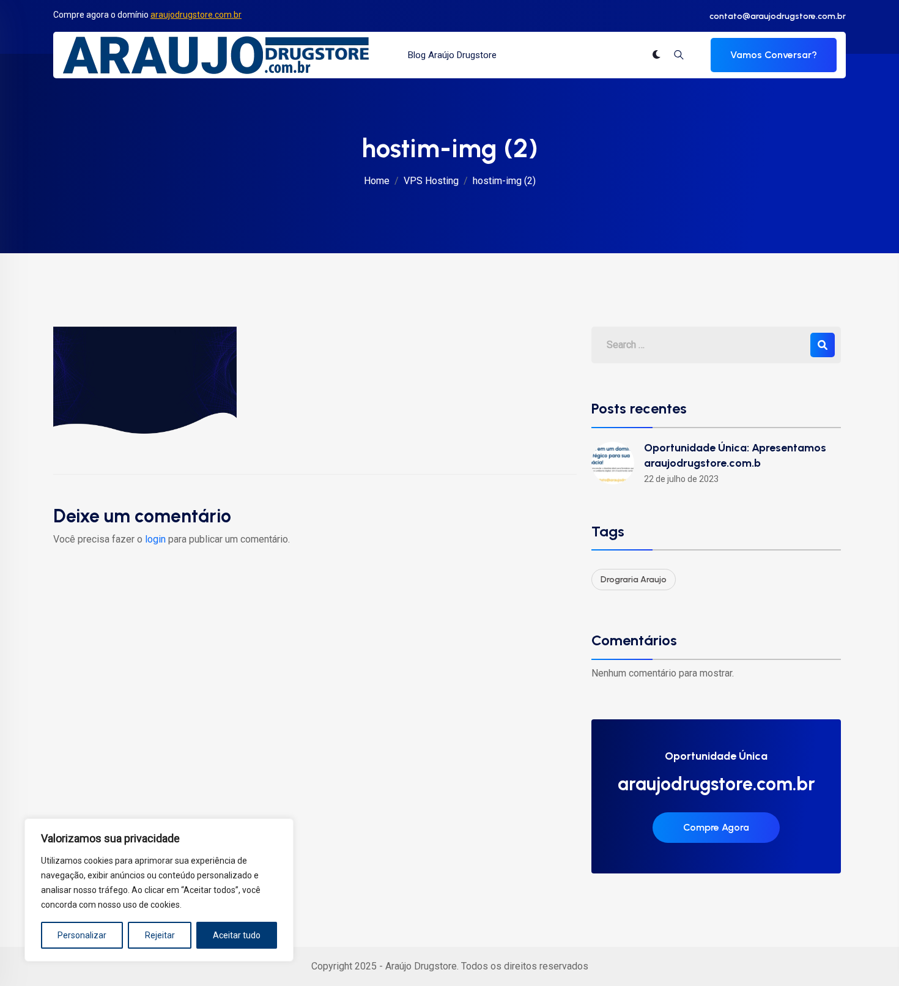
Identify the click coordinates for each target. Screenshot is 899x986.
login (155, 539)
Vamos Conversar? (773, 55)
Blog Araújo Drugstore (452, 55)
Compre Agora (716, 827)
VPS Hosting (431, 181)
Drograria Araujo (634, 579)
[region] (159, 890)
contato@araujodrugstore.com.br (777, 16)
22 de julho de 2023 (681, 479)
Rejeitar (160, 935)
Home (377, 181)
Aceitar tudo (237, 935)
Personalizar (81, 935)
